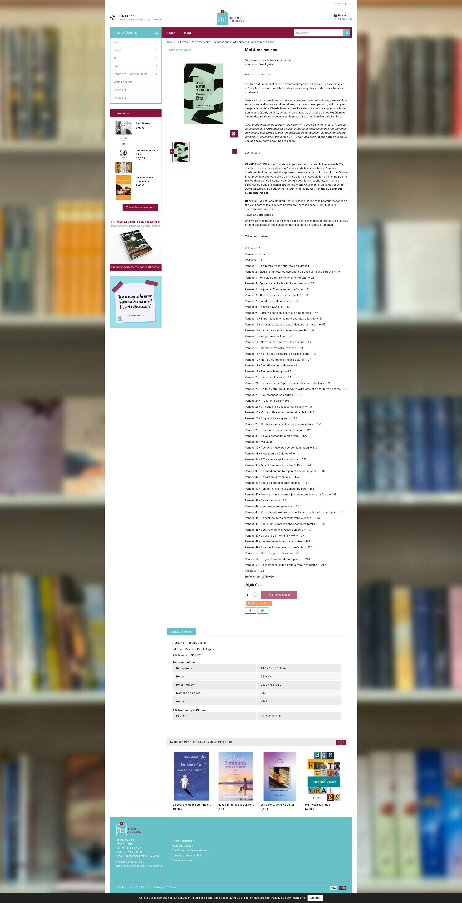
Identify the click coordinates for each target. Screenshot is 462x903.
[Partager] (250, 610)
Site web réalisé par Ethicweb (159, 887)
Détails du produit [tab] (181, 631)
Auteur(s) (179, 642)
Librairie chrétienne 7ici (186, 855)
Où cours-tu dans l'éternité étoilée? (195, 804)
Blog (187, 33)
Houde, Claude (197, 642)
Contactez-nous (182, 860)
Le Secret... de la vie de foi (277, 804)
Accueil (171, 33)
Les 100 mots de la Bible (147, 152)
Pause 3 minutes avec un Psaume (238, 804)
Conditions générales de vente (191, 850)
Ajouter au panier (279, 594)
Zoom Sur (120, 89)
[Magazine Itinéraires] (136, 245)
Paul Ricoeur (143, 123)
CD (115, 58)
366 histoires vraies (317, 804)
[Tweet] (263, 610)
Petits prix (120, 97)
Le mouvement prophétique (144, 179)
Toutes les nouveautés (140, 207)
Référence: (253, 576)
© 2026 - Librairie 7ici (128, 887)
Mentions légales (182, 845)
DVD (116, 66)
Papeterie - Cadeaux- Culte (131, 74)
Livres (117, 50)
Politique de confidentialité (288, 897)
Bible (117, 42)
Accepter (315, 898)
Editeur (177, 649)
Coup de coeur (123, 81)
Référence (180, 655)
